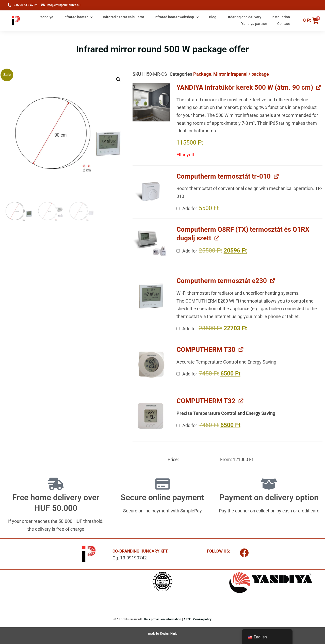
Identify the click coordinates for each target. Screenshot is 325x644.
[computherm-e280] (152, 296)
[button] (118, 79)
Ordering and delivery (243, 17)
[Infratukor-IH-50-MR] (152, 102)
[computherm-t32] (152, 416)
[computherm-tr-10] (152, 191)
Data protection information (162, 619)
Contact (283, 24)
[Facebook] (244, 552)
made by (154, 633)
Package (202, 74)
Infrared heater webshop (174, 17)
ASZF (187, 619)
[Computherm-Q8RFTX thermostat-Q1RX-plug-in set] (152, 244)
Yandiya (46, 17)
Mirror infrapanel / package (241, 74)
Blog (212, 17)
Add (200, 208)
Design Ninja (168, 633)
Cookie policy (202, 619)
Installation (280, 17)
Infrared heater (75, 17)
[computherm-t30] (152, 364)
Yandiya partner (254, 24)
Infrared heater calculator (123, 17)
